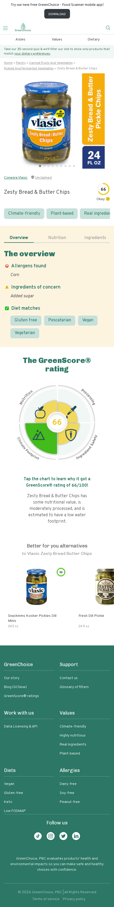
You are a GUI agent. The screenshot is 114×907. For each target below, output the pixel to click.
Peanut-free (70, 802)
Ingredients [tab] (95, 238)
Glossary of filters (74, 687)
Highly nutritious (73, 735)
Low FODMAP (15, 811)
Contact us (69, 678)
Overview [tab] (19, 238)
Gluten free (26, 320)
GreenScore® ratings (21, 696)
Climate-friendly (24, 213)
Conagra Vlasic (16, 178)
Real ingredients (73, 744)
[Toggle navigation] (7, 28)
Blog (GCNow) (15, 687)
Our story (11, 678)
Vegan (87, 320)
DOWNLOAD (57, 14)
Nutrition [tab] (57, 238)
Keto (8, 802)
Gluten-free (13, 793)
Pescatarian (59, 320)
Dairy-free (68, 784)
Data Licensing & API (20, 726)
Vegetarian (25, 333)
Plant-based (62, 213)
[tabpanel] (57, 293)
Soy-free (67, 793)
